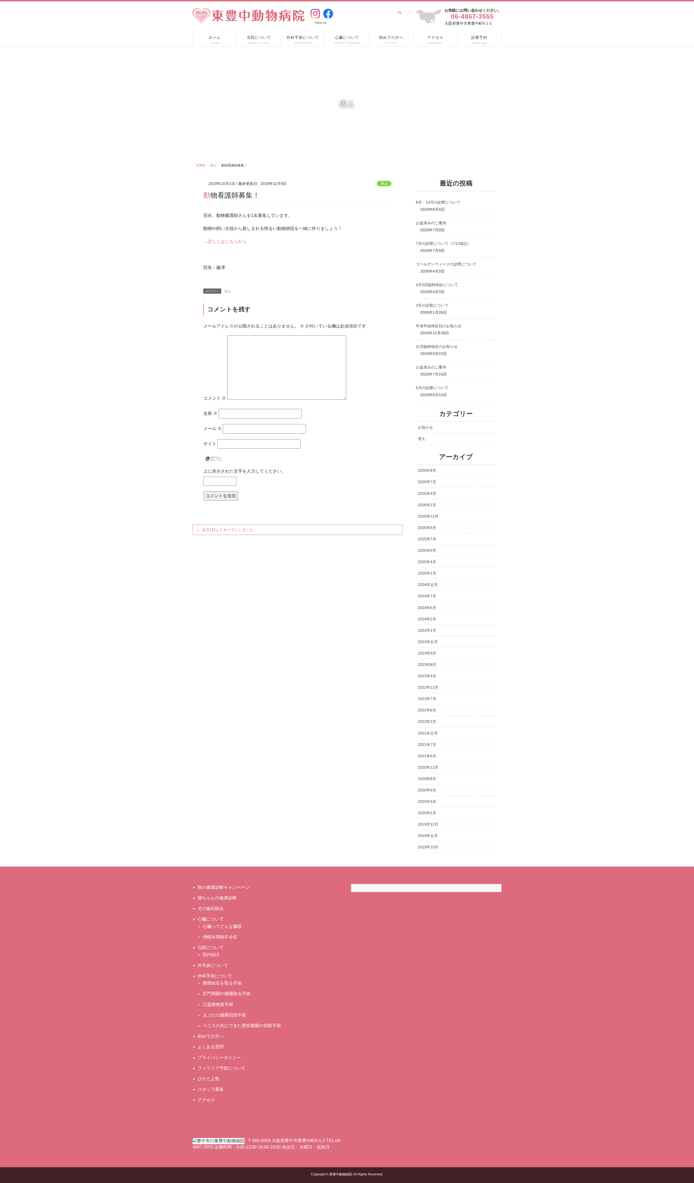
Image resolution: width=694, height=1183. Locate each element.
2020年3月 (427, 801)
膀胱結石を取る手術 (222, 983)
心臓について (211, 919)
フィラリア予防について (221, 1068)
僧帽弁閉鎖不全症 (220, 937)
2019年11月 (428, 835)
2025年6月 (427, 550)
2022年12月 (428, 687)
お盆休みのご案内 (431, 223)
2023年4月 (427, 676)
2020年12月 (428, 767)
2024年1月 (427, 630)
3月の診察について (432, 305)
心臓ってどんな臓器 (222, 926)
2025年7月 (427, 539)
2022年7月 (427, 699)
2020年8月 (427, 779)
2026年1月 (427, 505)
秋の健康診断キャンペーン (224, 887)
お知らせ (425, 427)
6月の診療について (432, 388)
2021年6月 (427, 756)
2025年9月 (427, 527)
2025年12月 (428, 516)
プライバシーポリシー (219, 1057)
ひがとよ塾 (208, 1078)
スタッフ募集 (211, 1089)
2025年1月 (427, 573)
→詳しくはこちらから (225, 241)
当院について (211, 947)
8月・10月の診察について (438, 202)
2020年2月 (427, 813)
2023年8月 (427, 664)
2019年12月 (428, 824)
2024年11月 (428, 584)
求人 (384, 183)
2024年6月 (427, 607)
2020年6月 (427, 790)
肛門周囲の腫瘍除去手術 (226, 993)
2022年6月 (427, 710)
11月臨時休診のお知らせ (437, 346)
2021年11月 (428, 733)
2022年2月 (427, 721)
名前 (210, 413)
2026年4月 (427, 493)
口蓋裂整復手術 (218, 1004)
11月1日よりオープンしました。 (229, 530)
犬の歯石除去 (211, 908)
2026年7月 (427, 482)
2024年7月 (427, 596)
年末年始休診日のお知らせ (438, 326)
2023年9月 (427, 653)
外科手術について (215, 976)
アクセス (206, 1100)
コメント (214, 398)
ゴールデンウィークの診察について (446, 264)
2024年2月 (427, 619)
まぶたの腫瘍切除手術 (224, 1015)
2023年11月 (428, 642)
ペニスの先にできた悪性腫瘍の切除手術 (242, 1025)
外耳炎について (213, 965)
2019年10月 (428, 847)
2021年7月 (427, 744)
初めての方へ (211, 1036)
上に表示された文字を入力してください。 (244, 471)
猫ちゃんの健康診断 (217, 898)
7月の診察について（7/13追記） (443, 243)
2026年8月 (427, 470)
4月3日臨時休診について (437, 285)
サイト (209, 443)
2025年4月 (427, 562)
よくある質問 (211, 1046)
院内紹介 (211, 954)
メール (212, 428)
